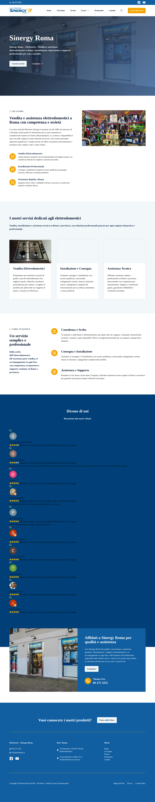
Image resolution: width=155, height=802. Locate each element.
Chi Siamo (61, 10)
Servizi (72, 10)
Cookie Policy (140, 783)
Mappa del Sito (119, 783)
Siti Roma (40, 783)
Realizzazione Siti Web (27, 783)
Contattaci (91, 669)
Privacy (130, 783)
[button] (121, 10)
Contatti (112, 10)
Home (49, 10)
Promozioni (99, 10)
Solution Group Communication (57, 783)
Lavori (83, 10)
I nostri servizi (18, 64)
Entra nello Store (136, 10)
